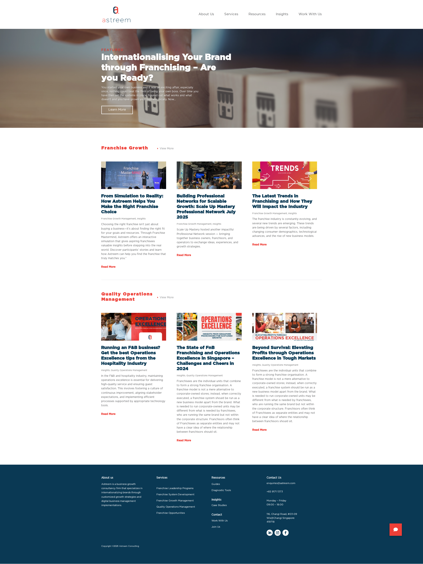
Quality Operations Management (129, 370)
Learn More (117, 109)
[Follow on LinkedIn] (270, 533)
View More (167, 148)
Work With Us (220, 520)
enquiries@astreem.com (281, 483)
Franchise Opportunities (170, 513)
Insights (141, 219)
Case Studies (219, 505)
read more (108, 266)
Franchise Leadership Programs (174, 488)
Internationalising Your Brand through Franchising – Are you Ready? (166, 67)
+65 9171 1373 (275, 491)
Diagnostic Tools (221, 490)
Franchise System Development (175, 494)
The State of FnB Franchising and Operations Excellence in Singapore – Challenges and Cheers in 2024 (208, 358)
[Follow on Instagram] (278, 533)
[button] (396, 529)
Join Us (216, 527)
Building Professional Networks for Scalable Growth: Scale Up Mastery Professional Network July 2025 (206, 206)
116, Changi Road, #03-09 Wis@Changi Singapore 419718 (282, 518)
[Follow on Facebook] (285, 533)
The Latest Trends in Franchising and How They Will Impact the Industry (282, 201)
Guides (216, 484)
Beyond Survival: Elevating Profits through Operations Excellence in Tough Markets (284, 352)
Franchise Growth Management (118, 219)
